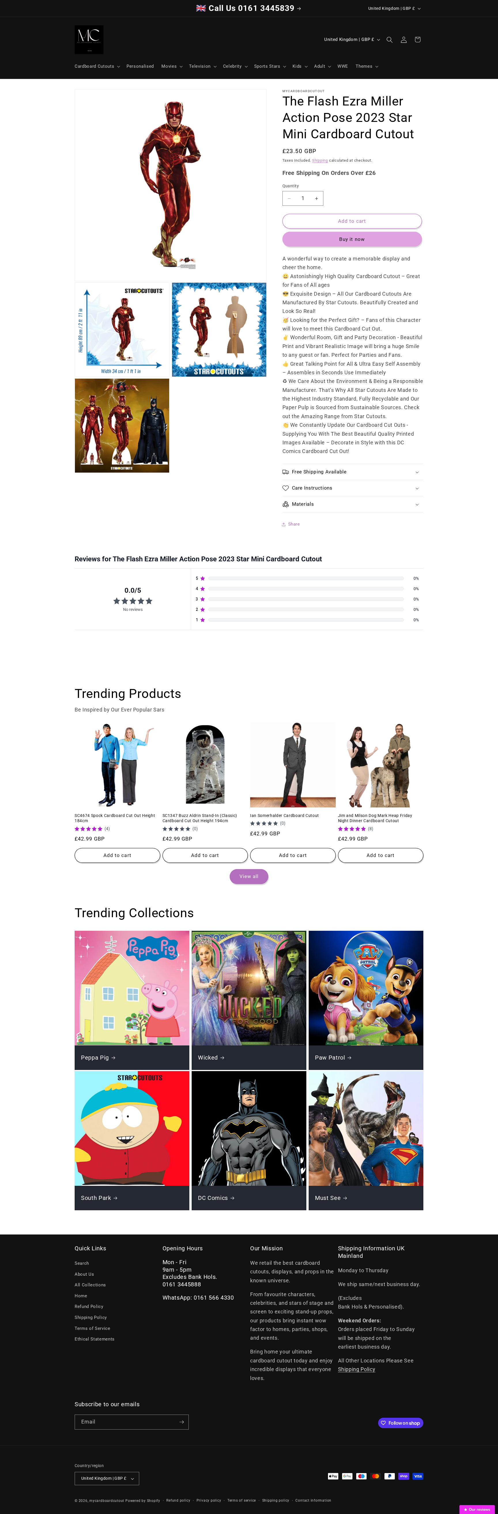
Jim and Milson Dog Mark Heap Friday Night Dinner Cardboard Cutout (375, 818)
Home (81, 1295)
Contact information (313, 1500)
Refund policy (178, 1500)
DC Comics (213, 1198)
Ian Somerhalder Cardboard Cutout (284, 815)
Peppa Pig (95, 1057)
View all (249, 876)
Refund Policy (89, 1306)
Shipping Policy (91, 1317)
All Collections (90, 1285)
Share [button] (294, 524)
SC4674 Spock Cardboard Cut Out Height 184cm (115, 818)
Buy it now (352, 239)
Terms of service (241, 1500)
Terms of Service (92, 1328)
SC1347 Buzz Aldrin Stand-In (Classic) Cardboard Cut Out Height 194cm (200, 818)
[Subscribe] (181, 1422)
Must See (328, 1198)
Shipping (320, 160)
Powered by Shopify (142, 1501)
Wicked (208, 1057)
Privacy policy (209, 1500)
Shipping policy (276, 1500)
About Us (84, 1274)
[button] (97, 66)
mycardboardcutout (106, 1501)
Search (82, 1263)
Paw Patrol (330, 1057)
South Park (96, 1198)
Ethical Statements (95, 1339)
